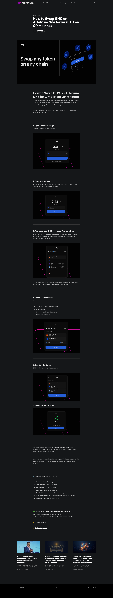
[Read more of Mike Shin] (35, 31)
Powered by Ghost (92, 587)
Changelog (63, 3)
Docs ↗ (70, 3)
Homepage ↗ (40, 3)
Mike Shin (40, 30)
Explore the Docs (40, 522)
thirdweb (19, 587)
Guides (48, 3)
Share (77, 30)
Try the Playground (41, 528)
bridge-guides (36, 15)
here (37, 128)
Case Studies (55, 3)
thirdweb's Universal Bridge (60, 447)
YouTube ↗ (76, 3)
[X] (56, 587)
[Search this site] (95, 3)
